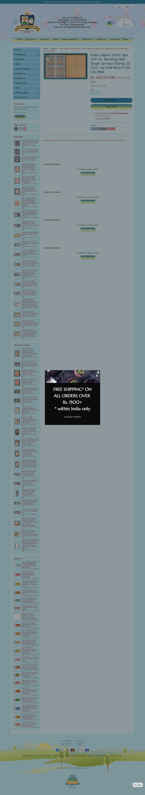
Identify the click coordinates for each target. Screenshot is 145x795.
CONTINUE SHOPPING (72, 417)
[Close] (97, 372)
